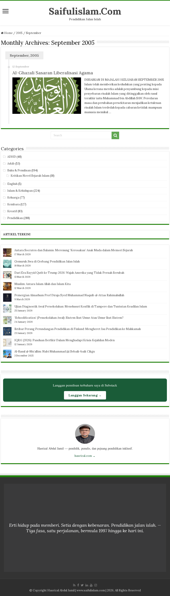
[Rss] (74, 585)
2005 (19, 33)
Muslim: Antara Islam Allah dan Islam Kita (42, 284)
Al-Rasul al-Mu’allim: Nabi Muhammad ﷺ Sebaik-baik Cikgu (54, 351)
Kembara (13, 204)
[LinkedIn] (87, 585)
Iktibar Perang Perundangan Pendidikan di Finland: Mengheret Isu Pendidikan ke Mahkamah (77, 329)
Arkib (11, 163)
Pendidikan (15, 218)
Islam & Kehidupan (20, 191)
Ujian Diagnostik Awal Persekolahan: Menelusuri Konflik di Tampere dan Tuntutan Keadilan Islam (80, 306)
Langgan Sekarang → (85, 395)
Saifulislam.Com (85, 11)
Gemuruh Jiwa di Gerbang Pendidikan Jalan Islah (47, 261)
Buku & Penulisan (19, 170)
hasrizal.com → (85, 456)
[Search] (115, 135)
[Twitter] (82, 585)
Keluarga (13, 197)
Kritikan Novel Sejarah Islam (30, 176)
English (12, 184)
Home (8, 33)
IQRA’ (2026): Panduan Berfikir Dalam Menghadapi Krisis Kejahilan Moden (64, 340)
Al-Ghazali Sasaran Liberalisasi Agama (52, 72)
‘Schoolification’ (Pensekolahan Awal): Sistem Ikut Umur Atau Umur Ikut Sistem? (69, 318)
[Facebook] (78, 585)
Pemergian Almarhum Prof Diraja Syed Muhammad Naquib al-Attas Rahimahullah (69, 295)
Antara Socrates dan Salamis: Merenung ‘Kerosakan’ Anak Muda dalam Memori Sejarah (73, 250)
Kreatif (12, 211)
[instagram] (95, 585)
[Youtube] (91, 585)
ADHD (11, 157)
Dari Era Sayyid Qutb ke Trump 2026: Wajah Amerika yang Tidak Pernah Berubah (69, 273)
